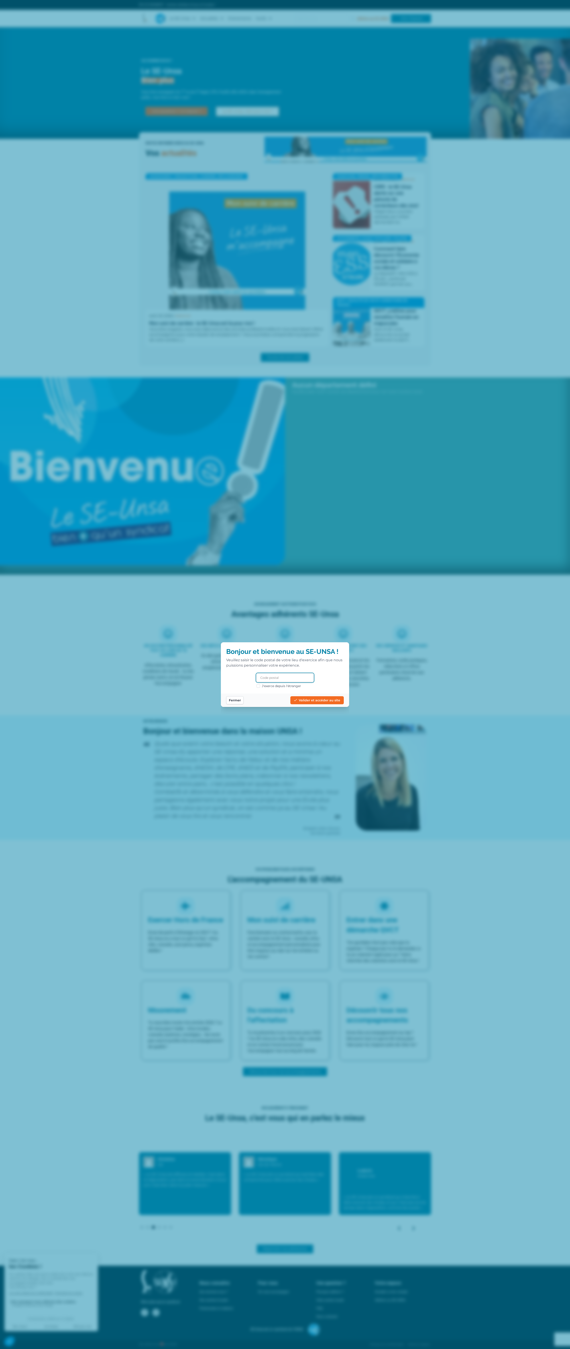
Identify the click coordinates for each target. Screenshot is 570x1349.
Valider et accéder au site (319, 700)
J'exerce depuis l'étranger (281, 686)
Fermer (235, 700)
